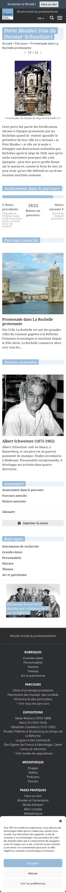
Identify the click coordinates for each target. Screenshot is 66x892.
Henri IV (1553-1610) (33, 723)
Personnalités (11, 558)
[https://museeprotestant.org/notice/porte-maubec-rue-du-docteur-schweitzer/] (33, 600)
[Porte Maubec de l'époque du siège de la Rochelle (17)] (33, 88)
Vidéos (33, 772)
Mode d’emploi (33, 805)
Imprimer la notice (35, 523)
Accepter (32, 863)
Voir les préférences (33, 883)
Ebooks (33, 781)
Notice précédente (12, 215)
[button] (60, 821)
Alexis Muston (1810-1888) (33, 718)
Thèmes (7, 569)
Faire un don (49, 4)
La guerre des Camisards (33, 740)
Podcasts (33, 777)
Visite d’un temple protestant (33, 690)
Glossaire (8, 512)
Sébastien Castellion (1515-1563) (33, 727)
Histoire (8, 563)
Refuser (33, 873)
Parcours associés (14, 496)
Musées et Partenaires (33, 800)
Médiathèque (33, 814)
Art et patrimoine (14, 575)
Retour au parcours (33, 213)
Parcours (21, 43)
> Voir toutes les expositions (33, 753)
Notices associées (14, 501)
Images (33, 768)
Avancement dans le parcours (23, 490)
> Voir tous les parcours (33, 703)
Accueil (7, 43)
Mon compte (33, 809)
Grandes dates (12, 552)
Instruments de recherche (20, 546)
